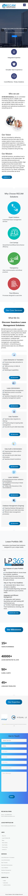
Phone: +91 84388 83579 (6, 814)
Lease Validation (4, 867)
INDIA (4, 880)
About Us (4, 835)
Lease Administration (5, 860)
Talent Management (5, 872)
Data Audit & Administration (6, 865)
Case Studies (4, 844)
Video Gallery (4, 842)
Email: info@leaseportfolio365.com (8, 825)
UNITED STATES (6, 885)
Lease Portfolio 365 (6, 838)
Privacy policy (5, 847)
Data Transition (4, 862)
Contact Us (4, 849)
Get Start (14, 36)
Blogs (3, 840)
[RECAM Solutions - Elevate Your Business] (9, 6)
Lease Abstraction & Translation (7, 857)
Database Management (6, 870)
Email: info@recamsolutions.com (8, 816)
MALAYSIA (5, 882)
